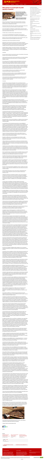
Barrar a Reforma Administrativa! (34, 8)
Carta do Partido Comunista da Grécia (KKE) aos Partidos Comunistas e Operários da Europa (6, 435)
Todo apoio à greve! (32, 28)
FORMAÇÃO (12, 4)
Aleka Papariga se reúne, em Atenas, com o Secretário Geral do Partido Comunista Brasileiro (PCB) (23, 435)
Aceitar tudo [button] (41, 457)
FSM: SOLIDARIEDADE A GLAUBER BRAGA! (35, 12)
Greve (7, 439)
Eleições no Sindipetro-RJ (33, 25)
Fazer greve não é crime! (33, 14)
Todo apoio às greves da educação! (34, 39)
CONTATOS (21, 4)
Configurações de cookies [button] (36, 457)
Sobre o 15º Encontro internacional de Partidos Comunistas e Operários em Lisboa (14, 435)
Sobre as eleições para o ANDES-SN (34, 13)
